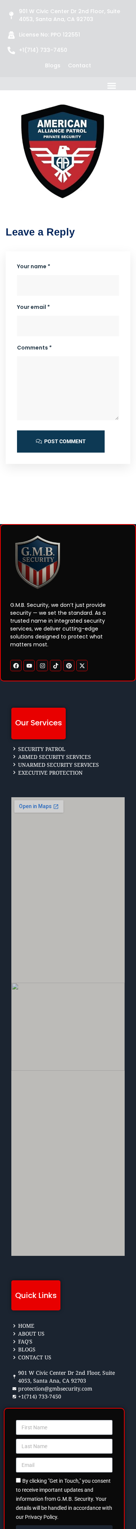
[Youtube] (29, 665)
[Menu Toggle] (121, 85)
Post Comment (64, 441)
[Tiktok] (55, 665)
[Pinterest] (68, 665)
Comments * (34, 347)
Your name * (33, 266)
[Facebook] (16, 665)
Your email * (33, 307)
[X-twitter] (82, 665)
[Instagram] (42, 665)
